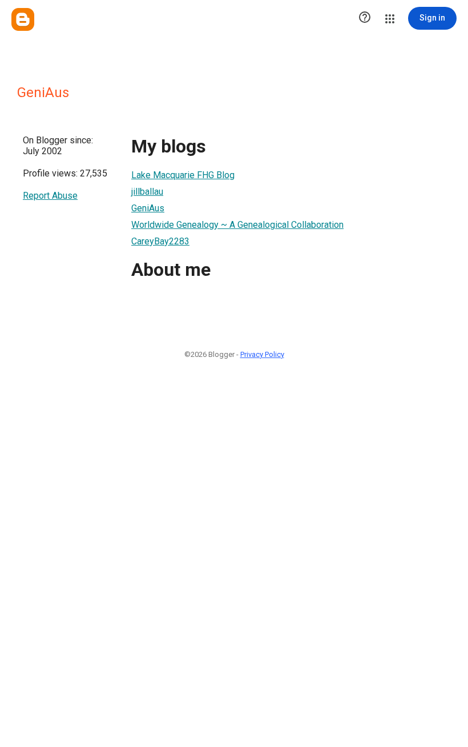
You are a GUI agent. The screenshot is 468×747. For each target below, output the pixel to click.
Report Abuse (50, 195)
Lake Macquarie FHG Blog (183, 175)
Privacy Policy (262, 354)
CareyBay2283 (160, 241)
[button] (364, 18)
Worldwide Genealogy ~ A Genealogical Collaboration (237, 224)
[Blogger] (22, 19)
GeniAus (147, 208)
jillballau (147, 191)
